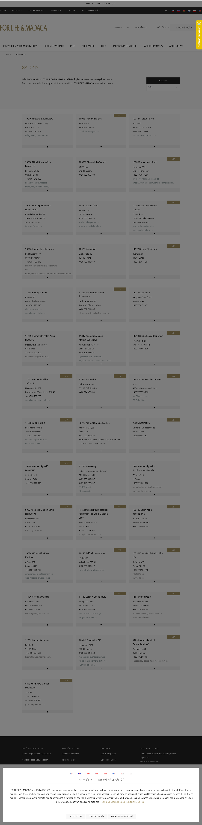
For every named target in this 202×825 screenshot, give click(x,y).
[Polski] (105, 773)
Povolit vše (76, 816)
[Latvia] (130, 773)
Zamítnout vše (96, 816)
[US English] (113, 773)
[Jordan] (122, 773)
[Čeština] (71, 773)
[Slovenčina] (79, 773)
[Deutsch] (88, 773)
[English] (96, 773)
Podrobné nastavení (122, 816)
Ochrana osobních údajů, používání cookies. (123, 802)
